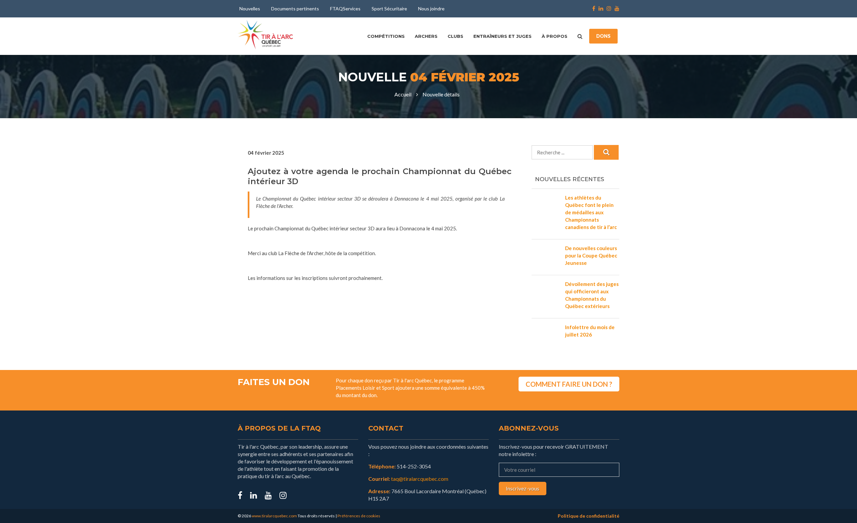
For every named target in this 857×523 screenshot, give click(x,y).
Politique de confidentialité (588, 516)
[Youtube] (616, 8)
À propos (554, 36)
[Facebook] (594, 8)
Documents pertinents (295, 8)
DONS (603, 36)
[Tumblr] (268, 495)
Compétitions (386, 36)
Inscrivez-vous (522, 488)
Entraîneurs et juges (502, 36)
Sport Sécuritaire (389, 8)
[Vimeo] (283, 495)
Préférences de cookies (358, 515)
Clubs (455, 36)
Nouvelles (249, 8)
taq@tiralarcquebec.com (419, 478)
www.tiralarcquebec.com (274, 515)
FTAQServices (345, 8)
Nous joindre (431, 8)
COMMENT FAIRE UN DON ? (569, 384)
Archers (426, 36)
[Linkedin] (601, 8)
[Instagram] (609, 8)
